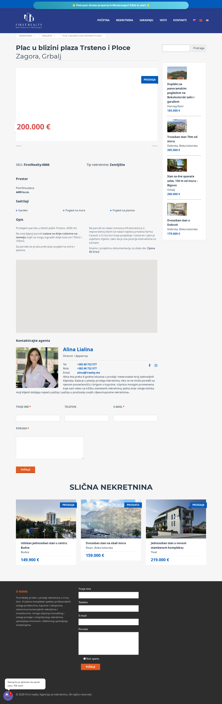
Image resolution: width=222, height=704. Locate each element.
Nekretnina (124, 20)
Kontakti (180, 20)
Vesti (163, 20)
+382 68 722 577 (87, 364)
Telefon (70, 407)
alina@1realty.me (88, 372)
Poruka (21, 428)
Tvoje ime (22, 407)
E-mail (117, 407)
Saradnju (146, 20)
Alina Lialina (78, 349)
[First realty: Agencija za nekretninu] (29, 20)
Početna (103, 20)
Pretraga (198, 48)
